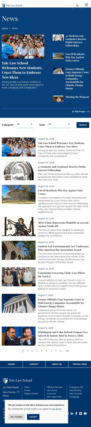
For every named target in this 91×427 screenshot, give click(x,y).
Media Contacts (31, 393)
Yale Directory (75, 390)
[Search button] (77, 8)
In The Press (78, 111)
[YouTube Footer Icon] (85, 413)
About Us (57, 364)
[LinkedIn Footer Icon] (71, 413)
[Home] (12, 6)
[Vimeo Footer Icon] (80, 413)
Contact (34, 364)
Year (42, 125)
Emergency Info (76, 387)
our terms (56, 409)
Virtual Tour (80, 364)
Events (27, 390)
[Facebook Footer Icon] (76, 413)
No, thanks (16, 417)
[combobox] (25, 125)
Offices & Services (54, 387)
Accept (33, 417)
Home (5, 28)
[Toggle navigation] (86, 5)
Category (8, 125)
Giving (11, 364)
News (15, 28)
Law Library (52, 390)
